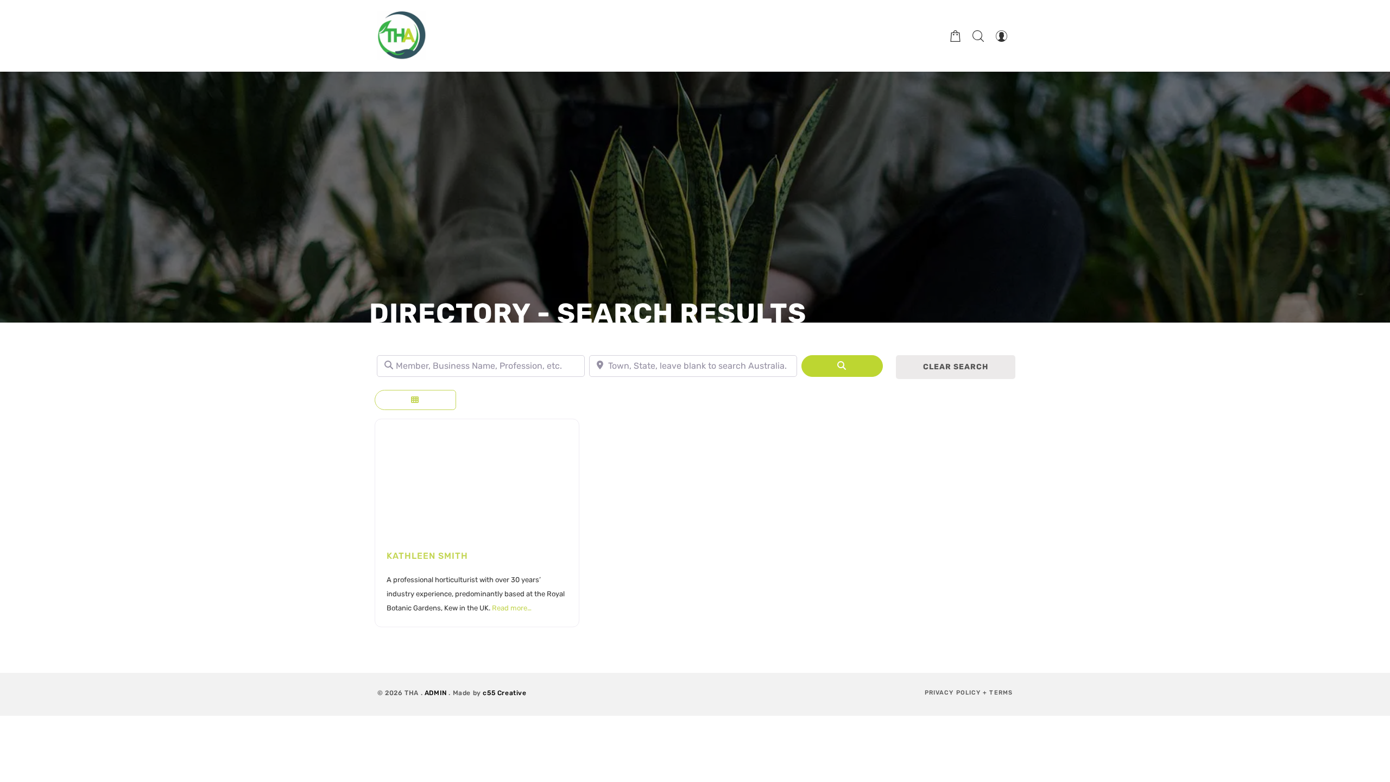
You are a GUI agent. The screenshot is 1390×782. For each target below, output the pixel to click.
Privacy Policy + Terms (969, 692)
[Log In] (1001, 36)
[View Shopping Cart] (955, 36)
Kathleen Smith (427, 556)
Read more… (512, 608)
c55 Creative (504, 693)
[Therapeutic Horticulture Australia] (401, 35)
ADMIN (436, 693)
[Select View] (415, 400)
